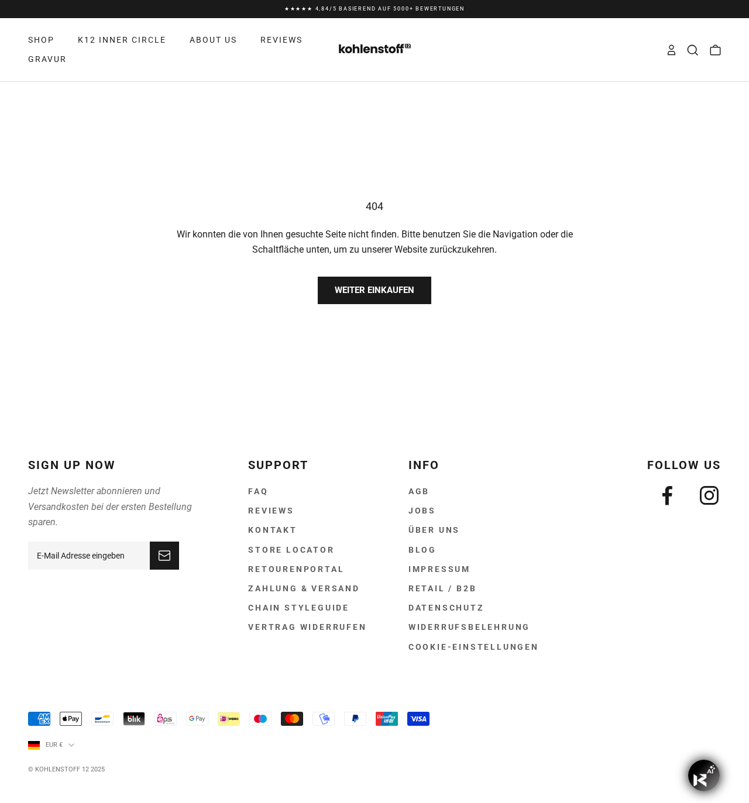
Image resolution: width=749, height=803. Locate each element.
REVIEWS (281, 39)
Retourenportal (296, 569)
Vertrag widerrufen (307, 627)
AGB (419, 491)
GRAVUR (47, 59)
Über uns (434, 530)
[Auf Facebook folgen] (667, 495)
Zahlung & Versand (304, 588)
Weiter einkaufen (374, 290)
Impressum (439, 569)
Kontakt (272, 530)
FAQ (258, 491)
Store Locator (291, 549)
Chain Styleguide (298, 607)
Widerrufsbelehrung (469, 627)
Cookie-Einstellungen (473, 647)
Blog (422, 549)
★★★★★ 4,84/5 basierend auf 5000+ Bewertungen (374, 7)
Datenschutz (446, 607)
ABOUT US (213, 39)
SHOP (41, 39)
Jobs (422, 510)
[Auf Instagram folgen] (709, 495)
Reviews (271, 510)
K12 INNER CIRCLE (122, 39)
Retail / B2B (442, 588)
